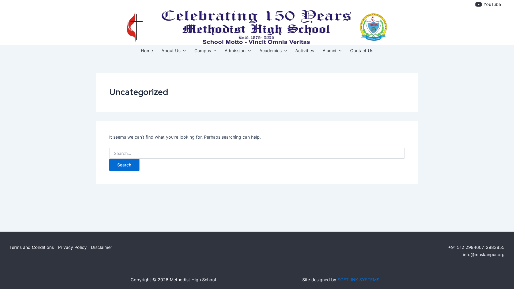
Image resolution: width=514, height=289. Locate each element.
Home (147, 50)
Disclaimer (101, 247)
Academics (270, 50)
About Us (170, 50)
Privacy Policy (72, 247)
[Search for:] (257, 153)
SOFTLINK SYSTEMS (358, 279)
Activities (304, 50)
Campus (202, 50)
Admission (235, 50)
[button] (183, 50)
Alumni (329, 50)
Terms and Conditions (31, 247)
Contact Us (361, 50)
